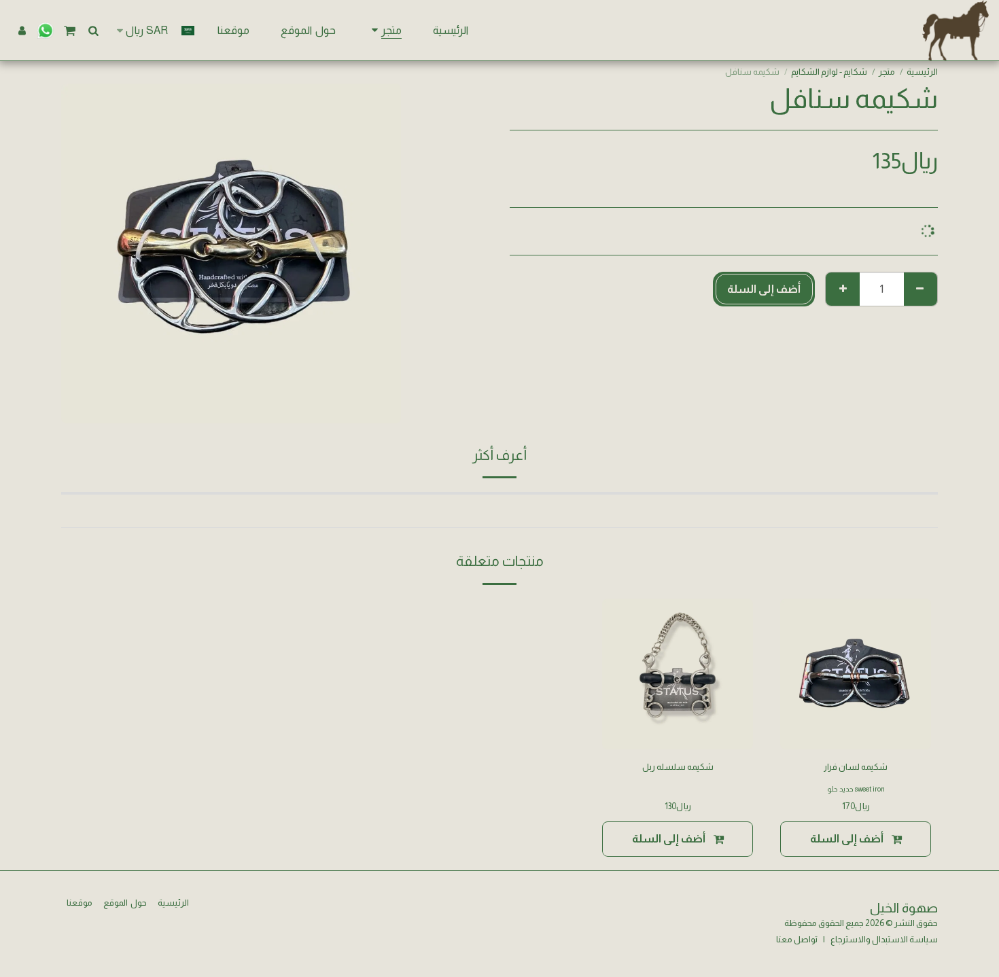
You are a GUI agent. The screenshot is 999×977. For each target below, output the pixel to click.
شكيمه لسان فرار (856, 767)
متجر (887, 72)
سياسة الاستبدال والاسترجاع (884, 939)
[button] (93, 30)
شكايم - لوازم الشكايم (829, 72)
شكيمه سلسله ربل (678, 767)
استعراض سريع (856, 733)
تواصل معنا (797, 939)
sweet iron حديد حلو (856, 789)
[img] (855, 674)
